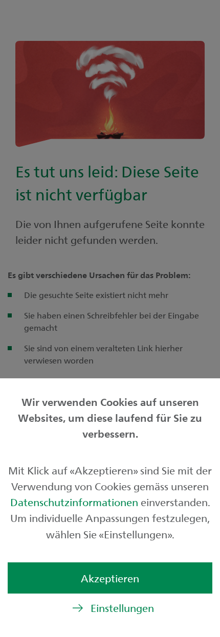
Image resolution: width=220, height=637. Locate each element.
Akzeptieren (110, 578)
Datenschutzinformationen (75, 502)
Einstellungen (122, 608)
